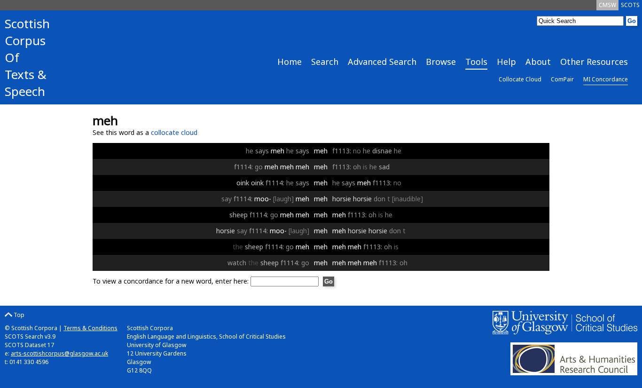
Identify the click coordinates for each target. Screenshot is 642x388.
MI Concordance (605, 79)
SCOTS (630, 5)
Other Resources (594, 61)
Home (289, 61)
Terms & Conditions (90, 328)
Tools (476, 61)
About (538, 61)
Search (324, 61)
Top (18, 315)
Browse (441, 61)
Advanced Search (382, 61)
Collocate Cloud (520, 79)
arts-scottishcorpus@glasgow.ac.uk (59, 353)
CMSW (607, 5)
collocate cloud (174, 132)
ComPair (562, 79)
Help (506, 61)
